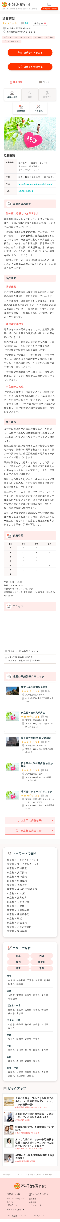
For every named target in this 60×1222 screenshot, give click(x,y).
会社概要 (32, 1199)
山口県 (44, 1050)
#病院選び (19, 1120)
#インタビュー (41, 1107)
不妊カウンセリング (23, 37)
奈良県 (44, 995)
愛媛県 (28, 1061)
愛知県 (11, 1039)
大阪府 (11, 995)
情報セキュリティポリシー (38, 1194)
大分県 (44, 1072)
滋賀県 (36, 995)
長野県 (19, 1024)
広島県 (36, 1050)
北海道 (11, 1010)
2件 (26, 23)
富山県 (36, 1024)
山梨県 (11, 1024)
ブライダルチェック (12, 41)
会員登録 (32, 1202)
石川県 (44, 1024)
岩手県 (36, 1010)
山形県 (19, 1013)
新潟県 (28, 1024)
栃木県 (11, 984)
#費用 (17, 1133)
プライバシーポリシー (15, 1199)
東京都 (11, 980)
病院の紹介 (12, 97)
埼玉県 (38, 980)
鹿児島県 (20, 1076)
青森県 (44, 1010)
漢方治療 (49, 37)
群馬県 (19, 984)
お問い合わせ (12, 1205)
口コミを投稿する (33, 67)
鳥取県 (11, 1050)
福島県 (19, 1010)
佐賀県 (19, 1072)
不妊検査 (38, 37)
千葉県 (30, 980)
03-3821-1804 (26, 191)
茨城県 (47, 980)
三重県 (36, 1039)
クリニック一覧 (35, 1205)
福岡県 (11, 1072)
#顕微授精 (25, 1133)
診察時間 (21, 111)
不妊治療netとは (13, 1194)
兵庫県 (28, 995)
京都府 (19, 995)
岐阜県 (28, 1039)
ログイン (10, 1202)
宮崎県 (11, 1076)
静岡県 (19, 1039)
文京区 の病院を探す (32, 820)
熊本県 (36, 1072)
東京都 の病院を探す (32, 830)
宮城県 (28, 1010)
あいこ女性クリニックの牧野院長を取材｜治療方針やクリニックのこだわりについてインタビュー (34, 1142)
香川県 (19, 1061)
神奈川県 (20, 980)
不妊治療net (15, 1216)
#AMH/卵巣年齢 (22, 1161)
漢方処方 (7, 37)
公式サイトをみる (33, 52)
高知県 (36, 1061)
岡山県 (28, 1050)
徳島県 (11, 1061)
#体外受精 (19, 1107)
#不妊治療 (29, 1107)
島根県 (19, 1050)
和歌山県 (12, 999)
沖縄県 (30, 1076)
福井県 (11, 1028)
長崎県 (28, 1072)
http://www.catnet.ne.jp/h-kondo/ (35, 184)
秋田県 (11, 1013)
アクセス (39, 111)
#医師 (27, 1120)
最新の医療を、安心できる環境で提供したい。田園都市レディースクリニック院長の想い (34, 1101)
